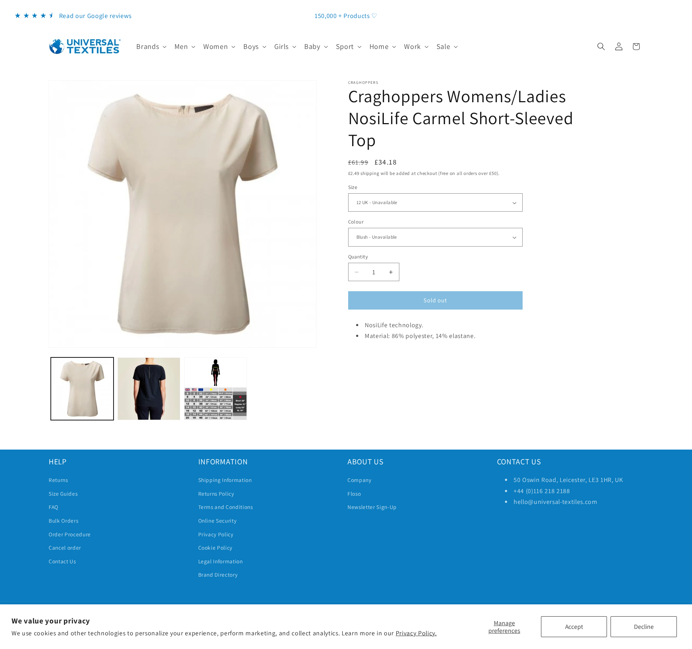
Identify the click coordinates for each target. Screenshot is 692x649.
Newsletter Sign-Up (372, 506)
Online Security (217, 520)
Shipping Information (225, 479)
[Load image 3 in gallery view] (148, 388)
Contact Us (62, 561)
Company (359, 479)
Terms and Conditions (225, 506)
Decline (644, 626)
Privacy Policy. (416, 633)
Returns (58, 479)
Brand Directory (218, 574)
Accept (574, 626)
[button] (151, 46)
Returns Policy (216, 493)
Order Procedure (70, 534)
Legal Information (220, 561)
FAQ (53, 506)
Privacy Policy (216, 534)
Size (353, 187)
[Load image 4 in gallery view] (215, 388)
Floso (354, 493)
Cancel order (65, 547)
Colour (356, 221)
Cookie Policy (215, 547)
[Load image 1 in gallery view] (82, 388)
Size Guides (63, 493)
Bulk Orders (63, 520)
